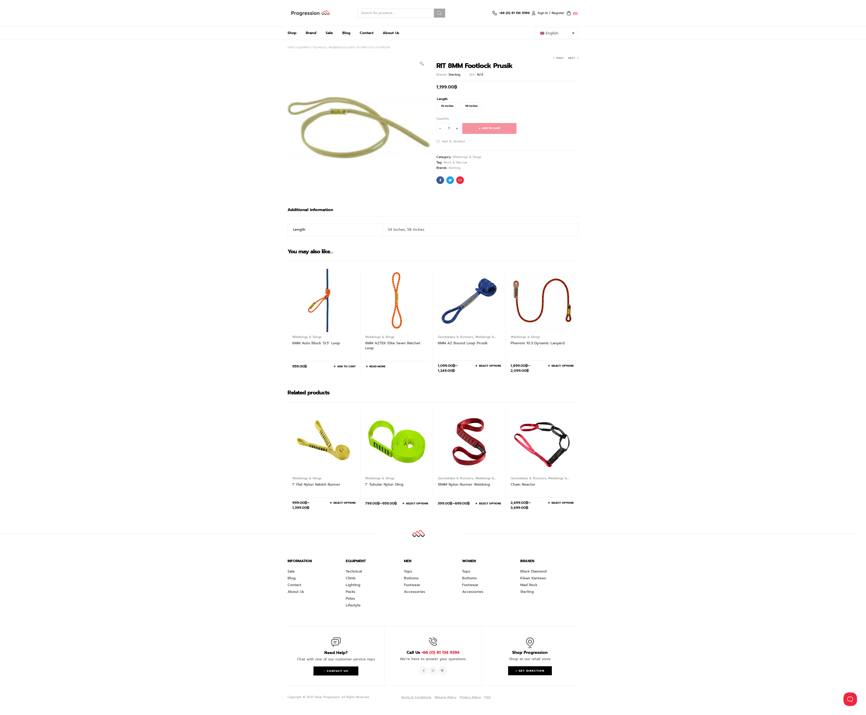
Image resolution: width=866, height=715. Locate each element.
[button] (421, 63)
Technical (320, 47)
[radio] (447, 105)
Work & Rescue (455, 162)
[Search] (439, 13)
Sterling (454, 74)
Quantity (442, 118)
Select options (490, 366)
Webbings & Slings (342, 47)
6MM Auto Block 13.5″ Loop (316, 343)
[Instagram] (433, 670)
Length (442, 99)
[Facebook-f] (423, 670)
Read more (377, 366)
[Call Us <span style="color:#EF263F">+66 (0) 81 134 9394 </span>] (433, 642)
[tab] (310, 209)
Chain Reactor (523, 484)
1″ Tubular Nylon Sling (384, 484)
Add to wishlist (453, 141)
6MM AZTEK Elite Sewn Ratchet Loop (392, 345)
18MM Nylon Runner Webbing (464, 484)
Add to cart (491, 128)
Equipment (304, 47)
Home (291, 47)
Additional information (310, 209)
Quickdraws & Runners (455, 337)
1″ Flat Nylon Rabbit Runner (316, 484)
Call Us (433, 652)
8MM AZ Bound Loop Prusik (463, 343)
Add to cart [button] (346, 366)
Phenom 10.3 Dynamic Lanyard (538, 343)
